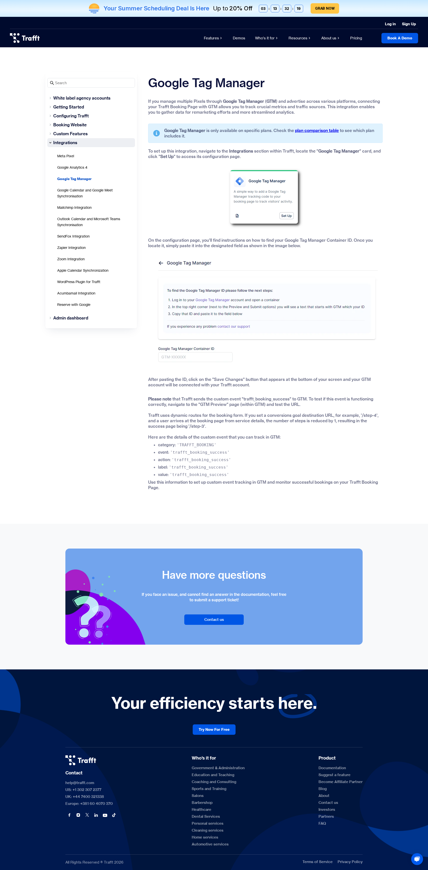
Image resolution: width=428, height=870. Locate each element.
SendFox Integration (73, 236)
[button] (69, 815)
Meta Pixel (65, 156)
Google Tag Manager (74, 179)
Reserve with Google (73, 304)
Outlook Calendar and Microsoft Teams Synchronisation (88, 222)
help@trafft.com (79, 783)
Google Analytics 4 (72, 167)
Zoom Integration (71, 259)
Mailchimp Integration (74, 207)
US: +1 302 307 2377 (83, 790)
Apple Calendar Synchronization (82, 270)
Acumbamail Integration (76, 293)
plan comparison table (317, 130)
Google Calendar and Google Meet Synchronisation (85, 193)
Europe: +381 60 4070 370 (89, 803)
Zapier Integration (71, 247)
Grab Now (325, 8)
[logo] (25, 38)
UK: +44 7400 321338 (84, 796)
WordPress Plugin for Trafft (78, 282)
